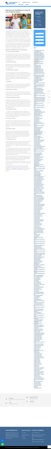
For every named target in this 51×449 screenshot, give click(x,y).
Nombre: (37, 32)
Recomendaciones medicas (25, 435)
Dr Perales (24, 432)
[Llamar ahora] (2, 441)
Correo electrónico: (39, 35)
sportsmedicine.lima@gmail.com (14, 403)
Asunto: (36, 41)
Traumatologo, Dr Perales (26, 2)
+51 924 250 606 (32, 402)
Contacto (27, 4)
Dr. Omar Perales (20, 4)
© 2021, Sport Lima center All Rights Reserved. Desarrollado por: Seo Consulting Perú (22, 447)
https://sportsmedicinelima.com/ (18, 168)
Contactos (24, 438)
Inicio (19, 2)
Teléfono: (37, 38)
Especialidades (34, 2)
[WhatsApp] (2, 444)
